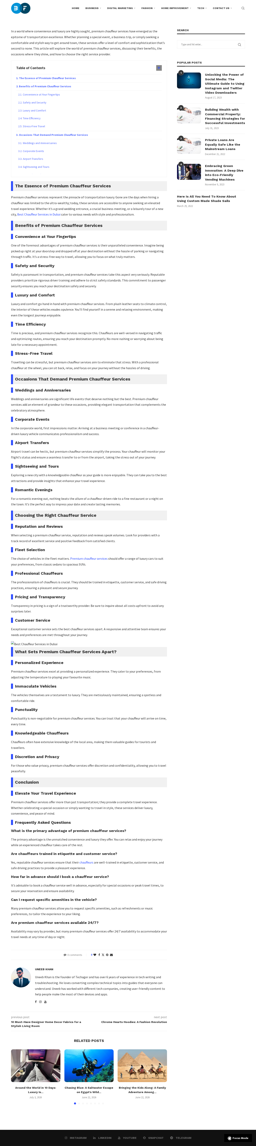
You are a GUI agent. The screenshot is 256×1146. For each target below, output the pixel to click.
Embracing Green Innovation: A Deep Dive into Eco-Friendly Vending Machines (224, 172)
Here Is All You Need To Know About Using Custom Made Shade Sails (206, 199)
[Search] (243, 8)
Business (92, 8)
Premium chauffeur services (89, 559)
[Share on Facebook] (99, 955)
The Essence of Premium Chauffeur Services (47, 78)
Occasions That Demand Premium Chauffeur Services (53, 135)
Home (75, 8)
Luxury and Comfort (34, 110)
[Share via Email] (111, 955)
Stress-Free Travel (34, 126)
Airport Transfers (33, 159)
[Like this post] (94, 955)
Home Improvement (175, 8)
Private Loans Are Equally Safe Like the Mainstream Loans (222, 144)
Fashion (147, 8)
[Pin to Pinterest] (107, 955)
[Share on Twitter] (103, 955)
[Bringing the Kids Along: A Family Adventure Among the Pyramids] (142, 1065)
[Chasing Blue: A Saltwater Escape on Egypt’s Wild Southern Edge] (89, 1065)
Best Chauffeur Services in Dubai (38, 214)
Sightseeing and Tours (36, 167)
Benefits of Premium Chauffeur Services (45, 86)
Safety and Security (34, 102)
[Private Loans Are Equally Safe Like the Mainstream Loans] (189, 146)
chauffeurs (86, 862)
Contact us (221, 8)
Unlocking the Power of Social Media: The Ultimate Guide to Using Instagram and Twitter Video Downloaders (224, 83)
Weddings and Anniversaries (40, 143)
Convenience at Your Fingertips (41, 94)
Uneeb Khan (44, 969)
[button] (16, 1076)
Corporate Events (33, 151)
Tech (200, 8)
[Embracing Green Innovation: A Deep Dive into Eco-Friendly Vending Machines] (189, 172)
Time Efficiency (32, 118)
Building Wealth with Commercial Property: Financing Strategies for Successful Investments (225, 116)
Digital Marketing (120, 8)
